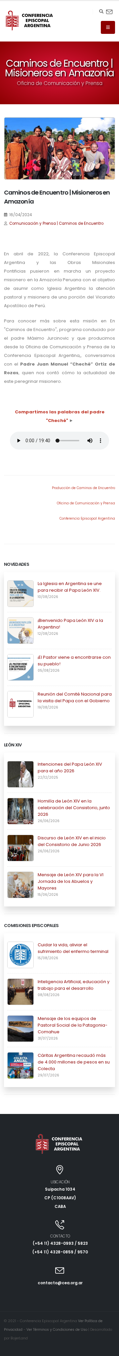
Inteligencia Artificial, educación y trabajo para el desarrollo (73, 984)
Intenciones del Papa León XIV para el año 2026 (70, 767)
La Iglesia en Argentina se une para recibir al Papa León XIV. (70, 586)
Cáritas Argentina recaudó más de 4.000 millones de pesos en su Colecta (74, 1062)
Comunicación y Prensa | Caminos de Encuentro (56, 223)
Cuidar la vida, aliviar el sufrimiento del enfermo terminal (73, 948)
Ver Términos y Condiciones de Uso (56, 1329)
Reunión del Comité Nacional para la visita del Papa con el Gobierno (75, 697)
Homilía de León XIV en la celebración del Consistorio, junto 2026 (74, 807)
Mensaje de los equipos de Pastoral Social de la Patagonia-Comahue (72, 1025)
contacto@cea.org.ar (60, 1283)
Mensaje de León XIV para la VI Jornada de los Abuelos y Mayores (70, 881)
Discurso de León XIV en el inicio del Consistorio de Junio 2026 (72, 841)
